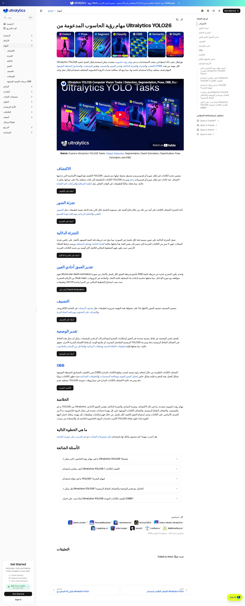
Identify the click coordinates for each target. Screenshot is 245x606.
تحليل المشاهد (83, 244)
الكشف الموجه (65, 388)
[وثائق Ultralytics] (18, 11)
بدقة (132, 179)
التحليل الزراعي (85, 213)
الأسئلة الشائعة (205, 63)
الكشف (151, 66)
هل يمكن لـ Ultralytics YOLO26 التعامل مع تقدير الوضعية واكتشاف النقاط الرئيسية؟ (103, 488)
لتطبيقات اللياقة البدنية (114, 346)
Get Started (18, 594)
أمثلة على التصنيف (66, 319)
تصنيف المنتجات (85, 308)
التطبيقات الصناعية (89, 376)
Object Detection (115, 153)
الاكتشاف (202, 24)
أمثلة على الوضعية (66, 354)
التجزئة (143, 66)
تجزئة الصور (204, 28)
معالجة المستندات (109, 376)
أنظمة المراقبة (85, 183)
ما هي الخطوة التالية (207, 59)
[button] (18, 35)
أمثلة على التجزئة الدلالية (69, 255)
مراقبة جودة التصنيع (66, 213)
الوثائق (50, 11)
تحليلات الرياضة (94, 346)
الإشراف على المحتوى (87, 312)
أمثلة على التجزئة (66, 221)
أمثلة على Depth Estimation (71, 289)
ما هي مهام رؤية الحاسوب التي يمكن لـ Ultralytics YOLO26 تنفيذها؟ (95, 458)
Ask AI (233, 597)
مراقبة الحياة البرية (65, 312)
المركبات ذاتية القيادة (66, 183)
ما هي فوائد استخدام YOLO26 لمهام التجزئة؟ (84, 478)
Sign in (18, 599)
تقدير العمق (115, 66)
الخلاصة (202, 55)
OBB (201, 50)
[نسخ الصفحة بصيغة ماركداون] (177, 20)
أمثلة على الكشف (66, 191)
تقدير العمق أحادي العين (209, 37)
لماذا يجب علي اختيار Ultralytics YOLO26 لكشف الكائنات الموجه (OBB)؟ (98, 498)
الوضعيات (88, 66)
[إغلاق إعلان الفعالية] (3, 3)
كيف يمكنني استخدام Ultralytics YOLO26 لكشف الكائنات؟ (91, 468)
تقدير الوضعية (204, 46)
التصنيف (104, 66)
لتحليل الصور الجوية (129, 376)
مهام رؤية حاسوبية (124, 62)
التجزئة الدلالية (130, 66)
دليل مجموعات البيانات (101, 436)
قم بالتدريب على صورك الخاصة (71, 436)
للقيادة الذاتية (98, 244)
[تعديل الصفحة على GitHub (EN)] (182, 20)
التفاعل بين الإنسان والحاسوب (71, 346)
